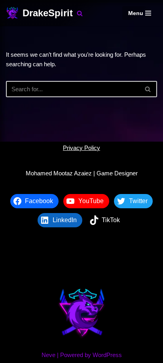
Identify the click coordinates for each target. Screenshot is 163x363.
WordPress (107, 354)
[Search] (80, 13)
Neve (48, 354)
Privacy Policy (81, 147)
